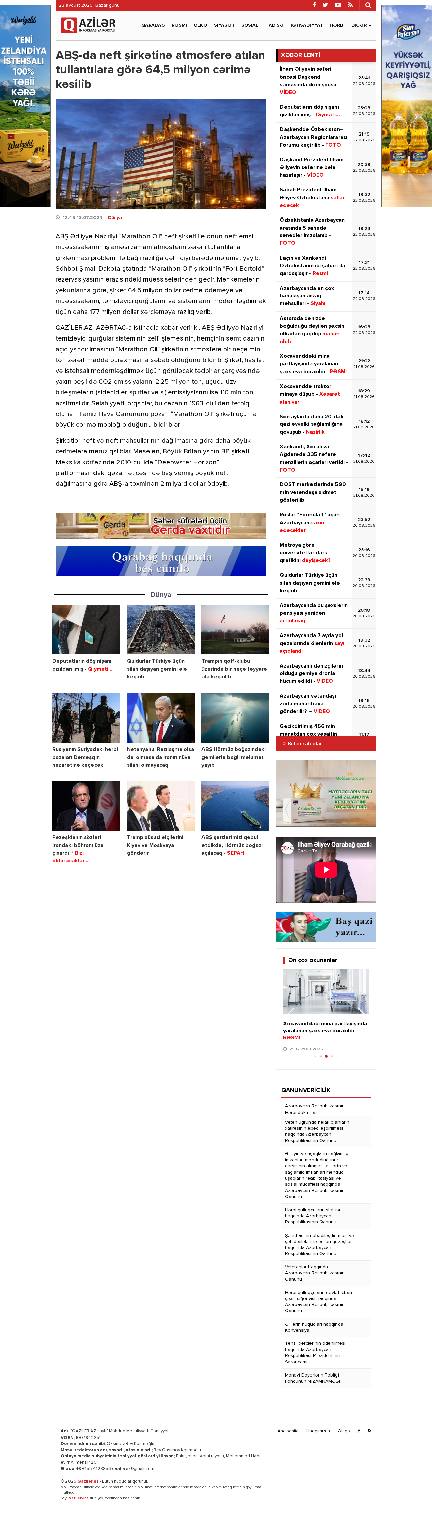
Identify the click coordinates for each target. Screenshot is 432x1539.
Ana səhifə (288, 1431)
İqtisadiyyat (307, 25)
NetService (79, 1498)
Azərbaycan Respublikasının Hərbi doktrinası (315, 1109)
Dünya (115, 217)
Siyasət (224, 25)
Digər (359, 25)
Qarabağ (153, 25)
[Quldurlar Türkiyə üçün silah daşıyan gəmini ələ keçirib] (161, 630)
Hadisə (274, 25)
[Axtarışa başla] (367, 5)
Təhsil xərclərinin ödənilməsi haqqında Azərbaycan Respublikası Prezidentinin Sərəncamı (315, 1352)
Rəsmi (179, 25)
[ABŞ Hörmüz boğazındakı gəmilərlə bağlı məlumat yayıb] (235, 718)
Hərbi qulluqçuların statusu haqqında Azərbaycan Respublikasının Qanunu (313, 1216)
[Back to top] (413, 1520)
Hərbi (337, 25)
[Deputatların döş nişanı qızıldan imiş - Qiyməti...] (86, 630)
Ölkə (200, 25)
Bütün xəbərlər (305, 744)
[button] (361, 1014)
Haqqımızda (318, 1431)
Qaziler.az (88, 1481)
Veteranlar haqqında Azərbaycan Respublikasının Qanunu (315, 1273)
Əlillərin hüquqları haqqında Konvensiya (314, 1327)
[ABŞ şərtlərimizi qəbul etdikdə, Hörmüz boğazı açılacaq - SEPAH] (235, 806)
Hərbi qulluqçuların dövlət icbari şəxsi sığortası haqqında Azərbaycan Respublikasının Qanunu (318, 1301)
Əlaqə (344, 1431)
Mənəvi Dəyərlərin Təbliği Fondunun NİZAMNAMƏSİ (312, 1378)
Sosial (250, 25)
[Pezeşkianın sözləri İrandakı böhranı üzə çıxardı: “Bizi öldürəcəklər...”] (86, 806)
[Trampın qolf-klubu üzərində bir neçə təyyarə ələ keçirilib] (235, 630)
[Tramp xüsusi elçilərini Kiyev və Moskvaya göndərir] (161, 806)
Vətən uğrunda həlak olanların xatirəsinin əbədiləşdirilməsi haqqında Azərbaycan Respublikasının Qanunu (317, 1131)
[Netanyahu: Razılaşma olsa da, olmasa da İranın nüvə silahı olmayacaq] (161, 718)
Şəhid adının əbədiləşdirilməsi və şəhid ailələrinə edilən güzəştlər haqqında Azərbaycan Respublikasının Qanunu (319, 1244)
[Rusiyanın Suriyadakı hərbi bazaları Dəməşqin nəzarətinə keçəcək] (86, 718)
